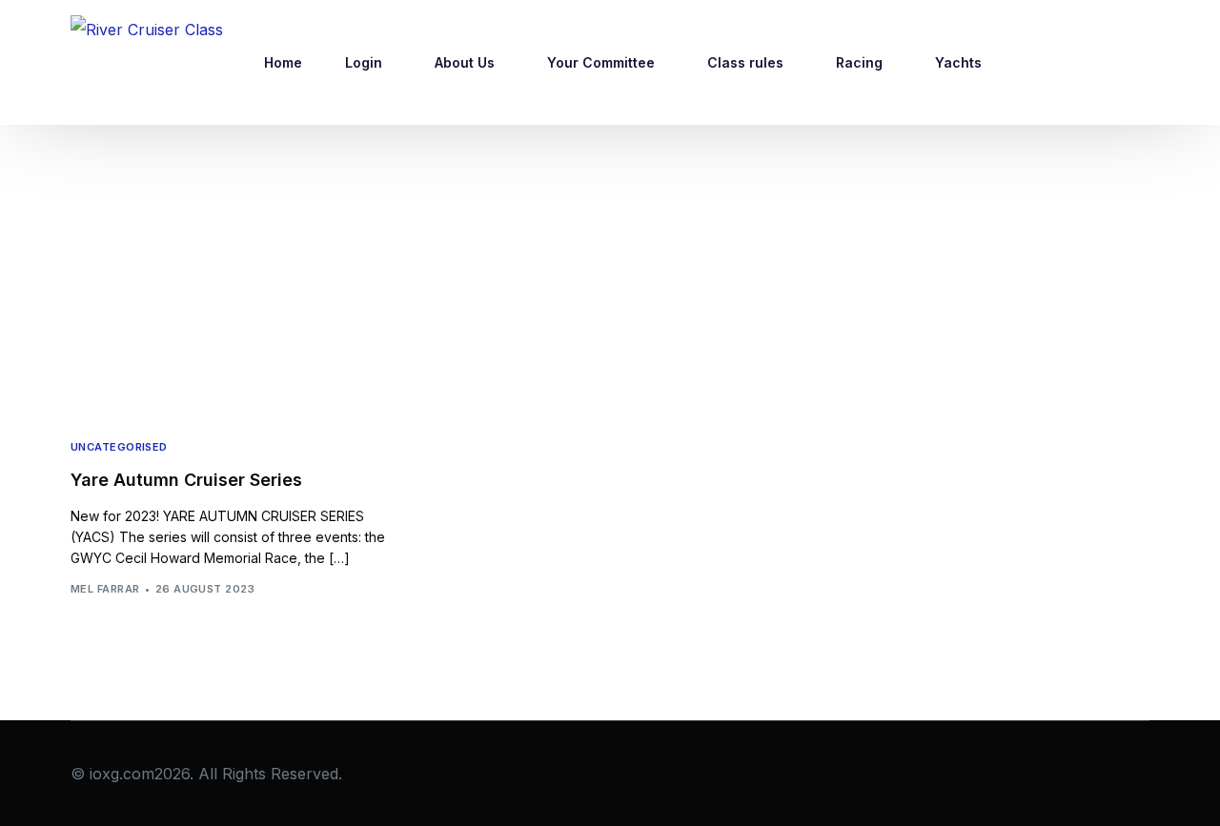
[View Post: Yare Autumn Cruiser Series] (234, 313)
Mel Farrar (105, 588)
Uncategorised (119, 447)
